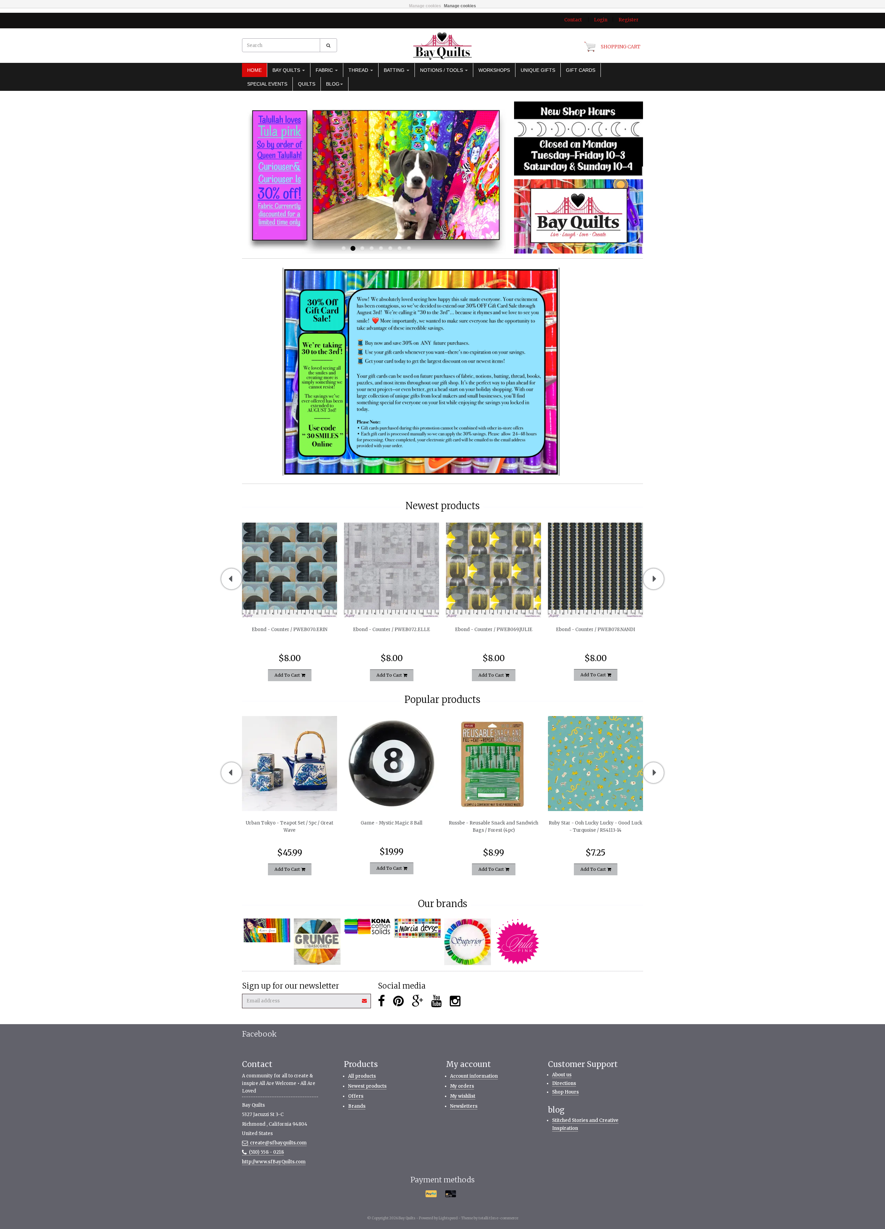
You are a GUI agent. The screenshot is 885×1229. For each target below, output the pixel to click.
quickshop (289, 603)
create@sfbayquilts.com (278, 1143)
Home (254, 70)
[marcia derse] (417, 928)
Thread (359, 70)
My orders (462, 1086)
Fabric (325, 70)
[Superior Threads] (467, 941)
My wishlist (462, 1096)
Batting (395, 70)
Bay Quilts (286, 70)
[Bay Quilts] (442, 46)
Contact (573, 20)
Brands (356, 1106)
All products (362, 1076)
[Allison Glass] (267, 930)
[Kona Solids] (367, 926)
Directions (564, 1083)
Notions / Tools (442, 70)
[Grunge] (317, 941)
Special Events (267, 84)
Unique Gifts (538, 70)
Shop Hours (565, 1092)
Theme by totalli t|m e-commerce (489, 1218)
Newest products (367, 1086)
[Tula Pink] (517, 941)
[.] (578, 138)
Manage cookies (425, 5)
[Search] (328, 45)
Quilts (306, 84)
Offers (355, 1096)
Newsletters (463, 1106)
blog (332, 84)
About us (561, 1075)
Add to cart (287, 674)
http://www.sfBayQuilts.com (274, 1162)
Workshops (494, 70)
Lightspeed (448, 1218)
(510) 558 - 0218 (266, 1152)
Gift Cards (580, 70)
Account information (474, 1076)
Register (628, 20)
